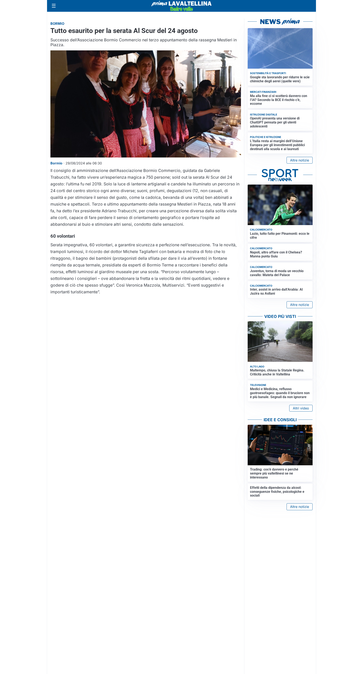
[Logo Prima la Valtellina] (181, 6)
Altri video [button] (301, 408)
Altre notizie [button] (299, 160)
